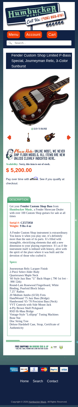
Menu (13, 34)
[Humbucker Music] (36, 16)
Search (38, 381)
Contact (52, 381)
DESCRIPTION (18, 199)
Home (24, 381)
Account (33, 34)
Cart (52, 34)
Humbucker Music (37, 402)
